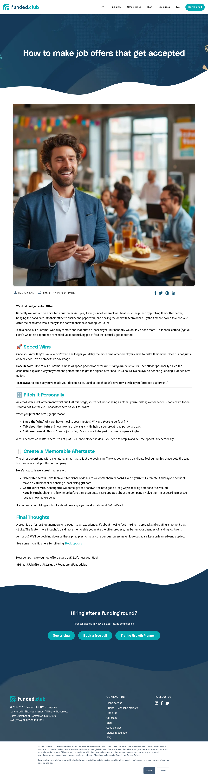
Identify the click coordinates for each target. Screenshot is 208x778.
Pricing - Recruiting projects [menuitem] (122, 708)
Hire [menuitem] (102, 7)
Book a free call (95, 635)
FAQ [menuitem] (178, 7)
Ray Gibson (25, 293)
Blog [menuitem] (149, 7)
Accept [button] (149, 770)
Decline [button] (163, 770)
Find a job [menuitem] (116, 7)
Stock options (73, 543)
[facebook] (162, 703)
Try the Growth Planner (138, 635)
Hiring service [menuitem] (114, 702)
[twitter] (167, 703)
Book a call (195, 7)
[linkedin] (156, 703)
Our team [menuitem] (111, 717)
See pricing (61, 635)
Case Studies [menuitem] (134, 7)
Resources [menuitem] (164, 7)
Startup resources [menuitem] (116, 732)
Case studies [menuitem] (114, 727)
